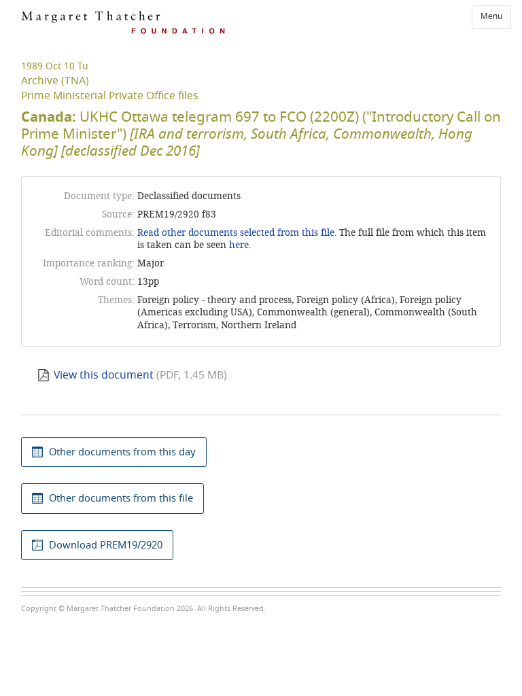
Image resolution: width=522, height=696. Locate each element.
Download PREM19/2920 (105, 545)
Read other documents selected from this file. (236, 233)
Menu (491, 16)
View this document (104, 375)
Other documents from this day (122, 452)
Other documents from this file (121, 498)
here (239, 245)
